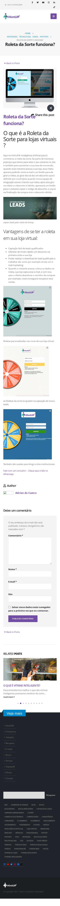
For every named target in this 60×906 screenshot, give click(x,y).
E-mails (9, 749)
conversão (9, 821)
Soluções (10, 737)
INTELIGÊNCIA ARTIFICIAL (13, 829)
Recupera (10, 743)
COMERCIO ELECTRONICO (13, 817)
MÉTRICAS (19, 833)
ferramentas (24, 825)
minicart (8, 833)
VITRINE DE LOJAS (10, 853)
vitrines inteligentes (13, 857)
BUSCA (41, 805)
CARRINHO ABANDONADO (14, 813)
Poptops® (10, 766)
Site (10, 594)
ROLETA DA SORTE (40, 837)
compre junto (32, 817)
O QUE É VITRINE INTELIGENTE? (21, 685)
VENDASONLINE (20, 849)
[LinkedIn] (54, 2)
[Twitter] (37, 2)
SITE (21, 841)
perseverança (32, 833)
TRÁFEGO (7, 845)
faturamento (10, 825)
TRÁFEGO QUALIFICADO (39, 845)
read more (8, 696)
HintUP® (10, 725)
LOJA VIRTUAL (32, 829)
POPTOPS (8, 837)
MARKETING (44, 829)
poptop (44, 833)
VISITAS (45, 849)
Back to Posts (13, 63)
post (17, 837)
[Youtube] (43, 2)
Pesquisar (9, 787)
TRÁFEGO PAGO (20, 845)
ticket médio (42, 841)
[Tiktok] (54, 7)
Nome (12, 569)
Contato (9, 778)
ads (6, 805)
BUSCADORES (9, 809)
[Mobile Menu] (53, 16)
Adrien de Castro (25, 492)
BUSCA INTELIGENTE (25, 809)
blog (34, 805)
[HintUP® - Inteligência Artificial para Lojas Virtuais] (11, 16)
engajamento (49, 821)
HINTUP (46, 825)
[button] (18, 703)
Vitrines (9, 760)
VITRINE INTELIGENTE (29, 853)
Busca (8, 754)
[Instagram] (48, 2)
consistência (47, 817)
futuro (37, 825)
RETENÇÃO (26, 837)
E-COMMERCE (22, 821)
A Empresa (11, 731)
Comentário (15, 535)
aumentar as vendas (19, 805)
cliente (31, 813)
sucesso (30, 841)
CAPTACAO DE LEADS (44, 809)
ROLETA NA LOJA (10, 841)
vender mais (34, 849)
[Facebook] (32, 2)
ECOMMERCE (35, 821)
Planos (9, 772)
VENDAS (7, 849)
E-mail (12, 581)
